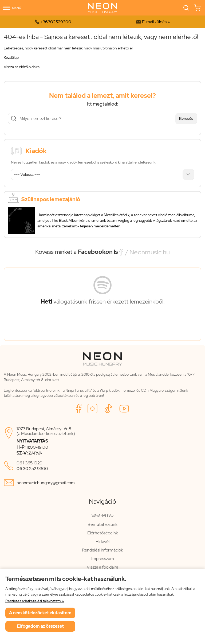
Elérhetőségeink (102, 533)
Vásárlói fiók (103, 516)
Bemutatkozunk (102, 524)
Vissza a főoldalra (102, 567)
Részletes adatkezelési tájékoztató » (34, 601)
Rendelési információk (102, 550)
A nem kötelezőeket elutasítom (40, 613)
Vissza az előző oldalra (22, 66)
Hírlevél (102, 541)
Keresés (186, 118)
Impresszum (102, 558)
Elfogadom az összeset (40, 626)
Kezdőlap (11, 57)
